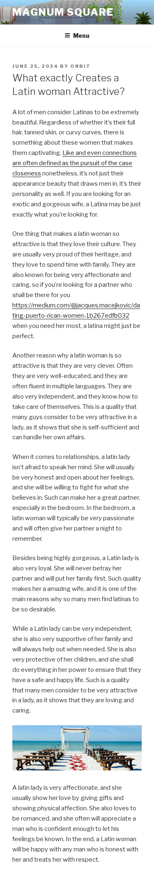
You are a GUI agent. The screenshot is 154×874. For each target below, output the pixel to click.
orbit (80, 66)
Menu (81, 35)
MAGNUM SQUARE (63, 12)
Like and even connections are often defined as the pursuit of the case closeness (74, 163)
